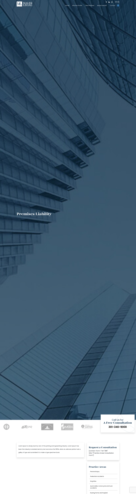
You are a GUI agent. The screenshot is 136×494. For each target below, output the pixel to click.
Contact (112, 5)
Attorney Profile (77, 5)
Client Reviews (89, 5)
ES (118, 2)
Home (67, 5)
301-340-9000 (118, 426)
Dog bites (93, 481)
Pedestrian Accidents (97, 476)
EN (116, 2)
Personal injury (94, 471)
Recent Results (102, 5)
